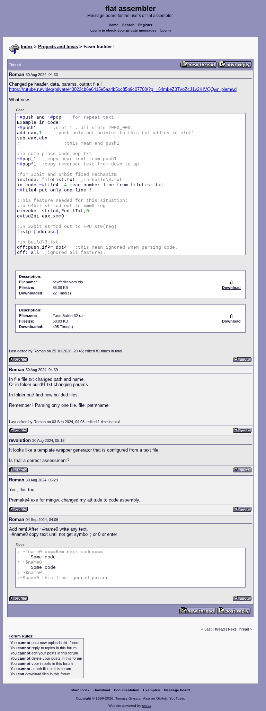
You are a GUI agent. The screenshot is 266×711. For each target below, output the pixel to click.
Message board (177, 690)
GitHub (161, 698)
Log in (165, 30)
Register (145, 25)
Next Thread (239, 629)
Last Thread (214, 629)
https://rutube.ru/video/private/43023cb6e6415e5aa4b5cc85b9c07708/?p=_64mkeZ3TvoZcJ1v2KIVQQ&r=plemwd (123, 89)
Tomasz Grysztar (128, 698)
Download (102, 690)
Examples (151, 690)
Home (113, 25)
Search (128, 25)
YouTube (176, 698)
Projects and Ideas (58, 46)
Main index (80, 690)
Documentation (126, 690)
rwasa (146, 706)
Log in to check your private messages (123, 30)
